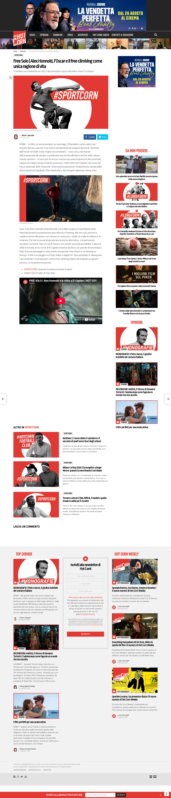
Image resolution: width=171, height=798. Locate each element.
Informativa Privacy (87, 614)
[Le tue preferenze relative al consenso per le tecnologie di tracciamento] (166, 793)
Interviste (83, 35)
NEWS (32, 35)
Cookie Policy (47, 770)
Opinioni (44, 35)
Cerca (156, 34)
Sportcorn (32, 427)
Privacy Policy (92, 625)
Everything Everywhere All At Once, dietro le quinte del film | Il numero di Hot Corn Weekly (133, 644)
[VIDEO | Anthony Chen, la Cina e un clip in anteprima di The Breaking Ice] (168, 399)
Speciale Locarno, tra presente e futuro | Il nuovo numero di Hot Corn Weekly (134, 698)
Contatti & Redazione (122, 35)
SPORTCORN (30, 269)
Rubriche (58, 35)
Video (70, 35)
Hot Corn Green (101, 35)
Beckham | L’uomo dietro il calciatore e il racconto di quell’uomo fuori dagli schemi (82, 440)
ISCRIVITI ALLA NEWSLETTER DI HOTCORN (64, 795)
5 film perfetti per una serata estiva (132, 427)
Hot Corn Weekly (123, 583)
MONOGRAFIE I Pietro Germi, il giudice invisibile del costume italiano (134, 356)
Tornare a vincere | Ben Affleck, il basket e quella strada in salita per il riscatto (84, 499)
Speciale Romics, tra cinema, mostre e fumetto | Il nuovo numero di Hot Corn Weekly (134, 589)
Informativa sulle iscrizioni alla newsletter (85, 597)
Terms (101, 625)
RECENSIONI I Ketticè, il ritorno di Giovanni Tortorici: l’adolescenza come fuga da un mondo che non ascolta (135, 392)
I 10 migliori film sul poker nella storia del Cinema (136, 286)
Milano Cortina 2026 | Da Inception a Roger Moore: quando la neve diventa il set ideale (82, 469)
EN (155, 777)
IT (150, 777)
